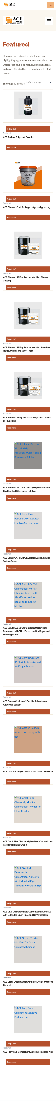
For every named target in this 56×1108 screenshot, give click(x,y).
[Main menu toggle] (49, 21)
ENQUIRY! (11, 129)
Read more (11, 147)
